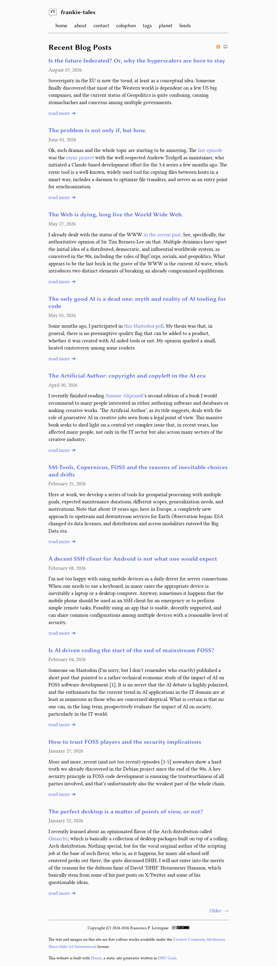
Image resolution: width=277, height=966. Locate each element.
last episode (210, 150)
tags (147, 25)
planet (165, 25)
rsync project (80, 158)
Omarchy (58, 839)
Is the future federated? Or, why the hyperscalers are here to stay (136, 61)
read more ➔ (62, 113)
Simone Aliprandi (124, 396)
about (80, 25)
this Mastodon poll (143, 326)
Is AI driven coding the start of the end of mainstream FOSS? (131, 651)
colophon (126, 25)
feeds (185, 25)
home (61, 25)
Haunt (96, 958)
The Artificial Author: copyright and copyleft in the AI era (127, 376)
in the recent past (162, 235)
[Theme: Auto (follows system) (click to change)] (225, 47)
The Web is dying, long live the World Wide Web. (115, 215)
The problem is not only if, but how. (97, 131)
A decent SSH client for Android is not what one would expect (132, 559)
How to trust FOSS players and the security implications (124, 742)
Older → (219, 911)
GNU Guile (167, 958)
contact (101, 25)
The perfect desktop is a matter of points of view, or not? (125, 812)
